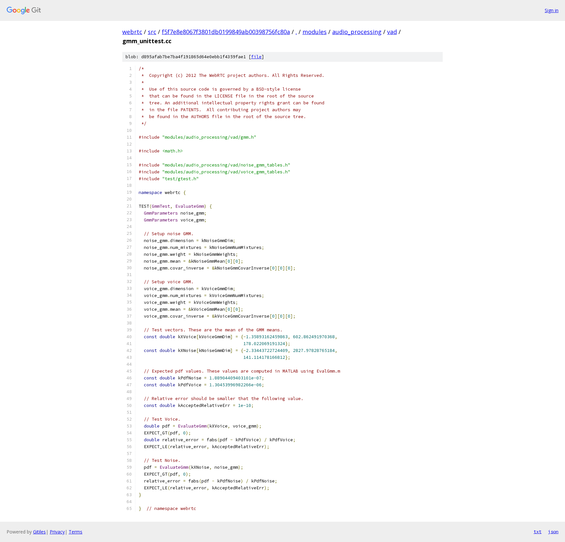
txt (537, 531)
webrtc (132, 32)
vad (392, 32)
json (553, 531)
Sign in (551, 10)
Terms (75, 532)
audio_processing (357, 32)
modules (314, 32)
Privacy (57, 532)
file (256, 57)
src (152, 32)
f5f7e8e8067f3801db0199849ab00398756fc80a (226, 32)
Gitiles (39, 532)
